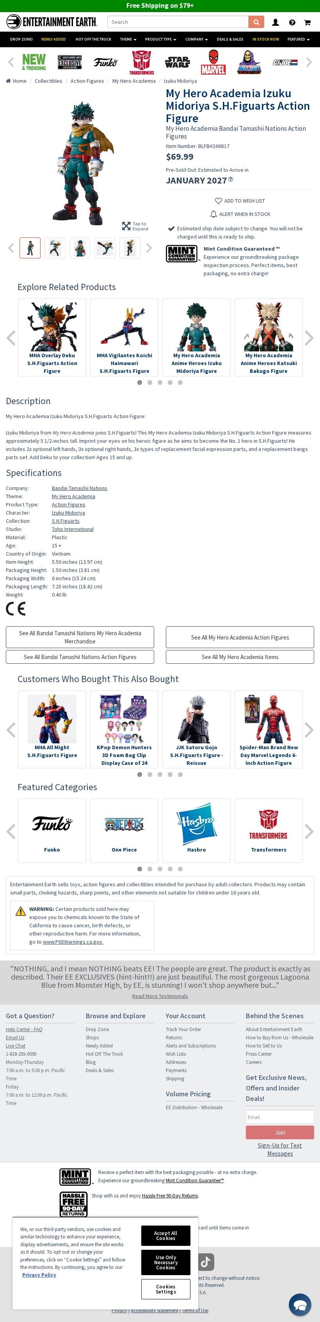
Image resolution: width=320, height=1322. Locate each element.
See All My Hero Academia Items (240, 657)
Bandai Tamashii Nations (79, 488)
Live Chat (15, 1045)
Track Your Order (183, 1029)
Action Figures (68, 504)
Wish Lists (176, 1054)
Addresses (176, 1062)
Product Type (158, 39)
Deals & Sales (230, 39)
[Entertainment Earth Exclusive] (70, 62)
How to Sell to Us (264, 1045)
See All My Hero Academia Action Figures (240, 637)
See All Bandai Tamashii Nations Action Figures (80, 657)
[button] (300, 1304)
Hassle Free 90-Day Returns (170, 1195)
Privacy (119, 1310)
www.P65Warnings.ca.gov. (73, 941)
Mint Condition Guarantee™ (195, 1180)
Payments (176, 1070)
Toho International (73, 529)
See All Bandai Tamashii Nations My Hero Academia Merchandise (80, 637)
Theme (126, 39)
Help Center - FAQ (24, 1029)
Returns (174, 1037)
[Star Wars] (178, 62)
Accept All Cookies (165, 1236)
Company (194, 39)
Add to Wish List (244, 200)
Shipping (175, 1078)
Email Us (15, 1037)
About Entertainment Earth (274, 1029)
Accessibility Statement (154, 1310)
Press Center (259, 1054)
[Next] (309, 61)
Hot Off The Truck (93, 39)
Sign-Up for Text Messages (280, 1149)
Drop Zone (97, 1029)
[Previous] (10, 61)
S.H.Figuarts (66, 520)
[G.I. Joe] (285, 62)
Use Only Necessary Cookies (166, 1262)
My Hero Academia (73, 496)
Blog (91, 1062)
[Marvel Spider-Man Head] (213, 62)
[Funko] (106, 62)
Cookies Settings (166, 1289)
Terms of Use (195, 1310)
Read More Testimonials (160, 996)
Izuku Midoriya (68, 512)
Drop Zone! (21, 39)
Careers (253, 1062)
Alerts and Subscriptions (191, 1045)
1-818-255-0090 (21, 1054)
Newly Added (53, 39)
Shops (92, 1037)
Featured (297, 39)
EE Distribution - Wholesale (194, 1107)
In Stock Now (265, 39)
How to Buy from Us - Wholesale (279, 1037)
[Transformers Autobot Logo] (142, 62)
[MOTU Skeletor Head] (249, 62)
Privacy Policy (39, 1275)
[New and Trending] (34, 62)
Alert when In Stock (244, 213)
